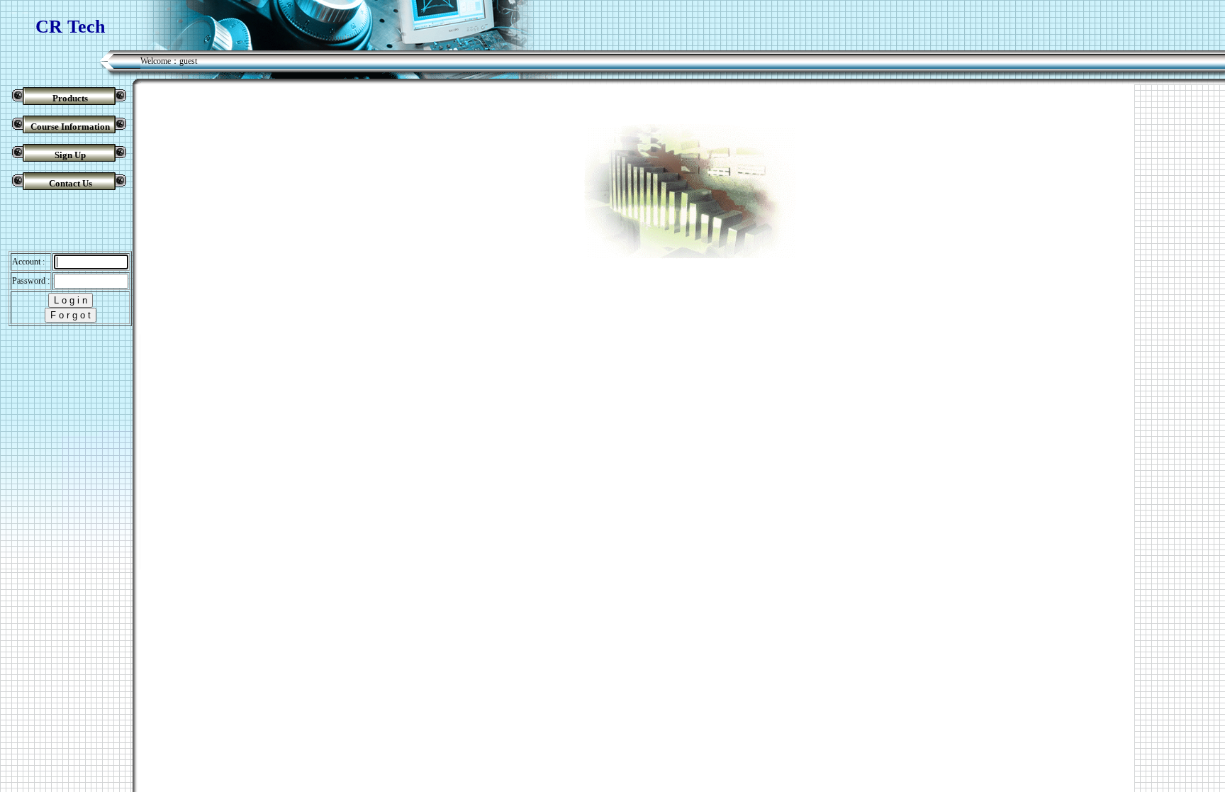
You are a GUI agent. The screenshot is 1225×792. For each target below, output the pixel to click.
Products (70, 98)
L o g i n (70, 300)
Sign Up (70, 155)
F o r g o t (70, 315)
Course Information (70, 126)
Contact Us (70, 183)
